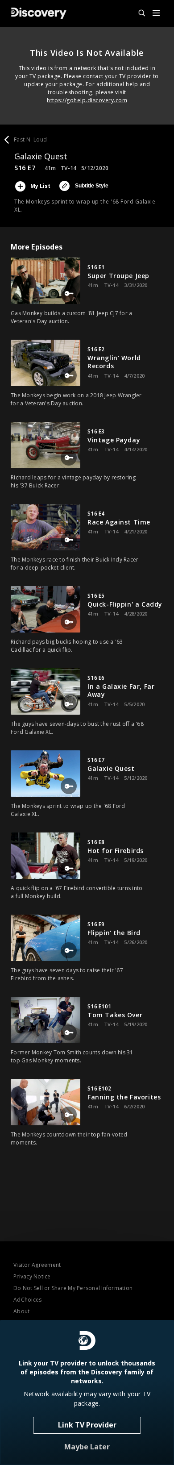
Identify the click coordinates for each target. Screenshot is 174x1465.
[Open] (156, 13)
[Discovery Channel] (38, 13)
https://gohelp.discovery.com (87, 100)
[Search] (138, 13)
